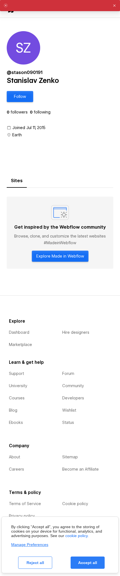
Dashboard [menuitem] (19, 332)
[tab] (17, 181)
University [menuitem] (18, 386)
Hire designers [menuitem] (75, 332)
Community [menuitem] (73, 386)
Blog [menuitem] (13, 410)
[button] (20, 96)
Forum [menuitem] (68, 373)
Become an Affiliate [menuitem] (80, 469)
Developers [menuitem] (73, 398)
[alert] (60, 5)
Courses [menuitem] (17, 398)
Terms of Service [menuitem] (25, 503)
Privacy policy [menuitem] (22, 516)
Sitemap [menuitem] (70, 457)
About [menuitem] (14, 457)
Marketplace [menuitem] (20, 344)
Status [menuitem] (68, 422)
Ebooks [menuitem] (16, 422)
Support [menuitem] (16, 373)
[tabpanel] (60, 233)
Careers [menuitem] (16, 469)
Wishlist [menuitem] (69, 410)
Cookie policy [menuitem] (75, 503)
